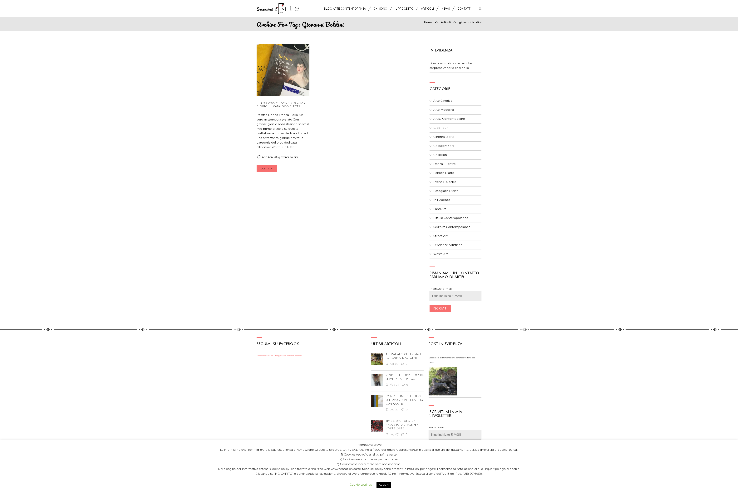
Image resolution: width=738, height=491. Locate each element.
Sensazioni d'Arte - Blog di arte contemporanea (280, 355)
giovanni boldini (470, 22)
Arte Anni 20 (269, 156)
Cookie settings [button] (361, 484)
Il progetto (404, 8)
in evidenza (441, 50)
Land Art (439, 209)
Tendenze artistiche (447, 245)
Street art (440, 236)
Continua (266, 169)
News (445, 8)
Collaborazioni (443, 146)
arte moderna (443, 109)
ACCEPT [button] (384, 484)
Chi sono (380, 8)
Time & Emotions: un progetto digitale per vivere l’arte (402, 425)
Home (428, 22)
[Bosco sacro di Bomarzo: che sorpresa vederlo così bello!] (443, 381)
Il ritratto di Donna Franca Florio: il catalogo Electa (281, 105)
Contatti (464, 8)
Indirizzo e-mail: (441, 288)
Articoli (427, 8)
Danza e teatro (444, 164)
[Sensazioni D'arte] (278, 8)
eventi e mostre (444, 182)
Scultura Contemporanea (451, 227)
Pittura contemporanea (450, 218)
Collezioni (440, 155)
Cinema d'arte (444, 137)
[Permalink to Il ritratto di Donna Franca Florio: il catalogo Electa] (283, 95)
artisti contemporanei (449, 118)
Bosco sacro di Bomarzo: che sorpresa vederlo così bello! (452, 360)
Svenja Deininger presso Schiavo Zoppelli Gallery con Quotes (405, 400)
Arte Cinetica (442, 100)
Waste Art (440, 254)
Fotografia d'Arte (445, 191)
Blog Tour (440, 128)
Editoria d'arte (443, 173)
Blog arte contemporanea (345, 8)
